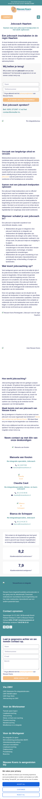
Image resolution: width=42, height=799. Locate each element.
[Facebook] (4, 627)
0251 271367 (13, 620)
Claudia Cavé (21, 483)
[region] (21, 783)
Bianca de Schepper (21, 513)
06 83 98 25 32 (23, 622)
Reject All (21, 795)
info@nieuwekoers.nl (26, 620)
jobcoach (5, 177)
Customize (21, 789)
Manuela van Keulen (21, 457)
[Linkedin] (7, 627)
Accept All (21, 784)
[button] (38, 17)
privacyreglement (26, 93)
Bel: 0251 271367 (10, 109)
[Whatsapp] (10, 627)
